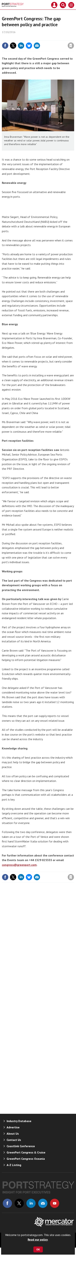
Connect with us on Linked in (31, 1203)
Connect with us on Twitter (19, 1203)
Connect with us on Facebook (7, 1203)
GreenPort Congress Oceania (26, 1158)
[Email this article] (37, 45)
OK (38, 1249)
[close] (74, 37)
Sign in (27, 37)
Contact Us (14, 1140)
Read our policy (38, 1239)
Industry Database (19, 1121)
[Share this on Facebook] (5, 45)
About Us (13, 1133)
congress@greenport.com (19, 865)
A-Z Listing (14, 1165)
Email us (43, 1203)
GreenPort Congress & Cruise (26, 1152)
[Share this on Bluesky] (29, 45)
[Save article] (71, 45)
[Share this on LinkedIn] (21, 45)
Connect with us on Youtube (54, 1203)
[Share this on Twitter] (13, 45)
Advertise (13, 1127)
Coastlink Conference (21, 1146)
